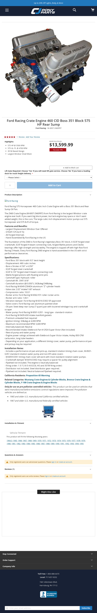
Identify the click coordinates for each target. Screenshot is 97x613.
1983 (23, 443)
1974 (59, 440)
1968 (30, 440)
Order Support (9, 560)
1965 (15, 440)
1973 (54, 440)
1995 (82, 443)
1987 (43, 443)
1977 (73, 440)
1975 (64, 440)
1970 (39, 440)
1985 (33, 443)
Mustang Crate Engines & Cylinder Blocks (45, 379)
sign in (53, 462)
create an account (65, 462)
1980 (9, 443)
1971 (44, 440)
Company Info (9, 566)
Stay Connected (9, 554)
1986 (38, 443)
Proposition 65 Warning (38, 375)
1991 (62, 443)
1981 (13, 443)
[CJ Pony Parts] (46, 11)
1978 (78, 440)
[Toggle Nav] (7, 10)
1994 (77, 443)
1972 (49, 440)
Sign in (47, 476)
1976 (69, 440)
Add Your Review (33, 137)
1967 (25, 440)
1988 (48, 443)
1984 (28, 443)
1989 (52, 443)
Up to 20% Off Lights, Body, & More (48, 3)
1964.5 (9, 440)
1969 (34, 440)
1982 (18, 443)
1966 (20, 440)
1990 (57, 443)
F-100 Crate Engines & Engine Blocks (39, 382)
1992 (67, 443)
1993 (72, 443)
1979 (83, 440)
